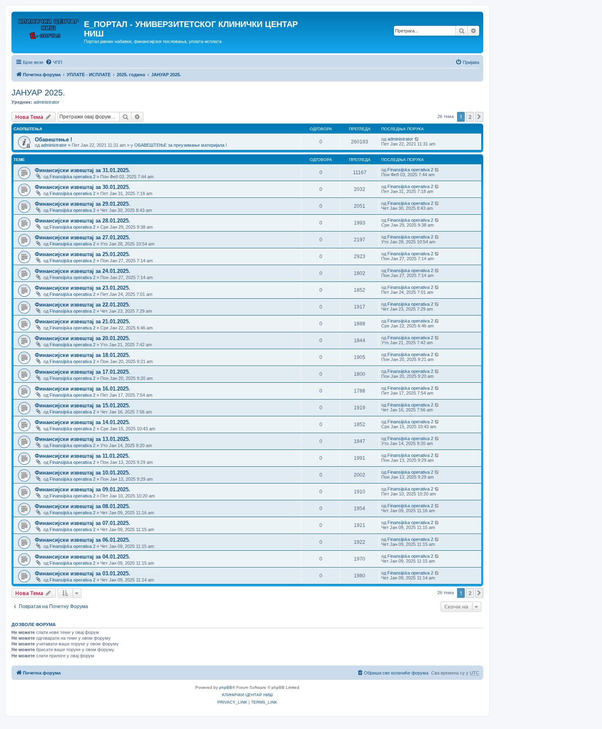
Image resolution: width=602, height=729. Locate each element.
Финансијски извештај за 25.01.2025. (82, 254)
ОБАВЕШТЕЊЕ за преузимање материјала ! (180, 145)
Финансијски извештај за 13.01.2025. (82, 439)
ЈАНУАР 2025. (38, 92)
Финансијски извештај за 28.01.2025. (82, 221)
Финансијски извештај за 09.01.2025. (82, 489)
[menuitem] (53, 62)
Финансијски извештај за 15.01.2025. (82, 405)
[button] (479, 117)
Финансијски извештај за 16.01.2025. (82, 389)
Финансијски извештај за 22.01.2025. (82, 305)
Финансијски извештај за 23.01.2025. (82, 288)
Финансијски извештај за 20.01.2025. (82, 338)
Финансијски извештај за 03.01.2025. (82, 573)
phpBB (225, 687)
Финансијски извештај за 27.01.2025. (82, 237)
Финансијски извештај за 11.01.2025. (82, 456)
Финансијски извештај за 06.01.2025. (82, 540)
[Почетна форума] (49, 27)
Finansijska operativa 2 (72, 176)
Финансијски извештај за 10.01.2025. (82, 473)
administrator (46, 102)
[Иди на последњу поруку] (417, 138)
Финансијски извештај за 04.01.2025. (82, 557)
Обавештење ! (53, 139)
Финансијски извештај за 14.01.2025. (82, 422)
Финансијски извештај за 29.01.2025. (82, 204)
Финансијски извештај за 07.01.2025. (82, 523)
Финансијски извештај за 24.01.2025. (82, 271)
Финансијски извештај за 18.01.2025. (82, 355)
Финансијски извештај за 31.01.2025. (82, 170)
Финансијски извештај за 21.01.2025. (82, 321)
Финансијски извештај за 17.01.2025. (82, 372)
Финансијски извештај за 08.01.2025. (82, 506)
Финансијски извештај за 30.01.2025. (82, 187)
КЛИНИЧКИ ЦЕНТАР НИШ (247, 695)
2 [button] (469, 116)
